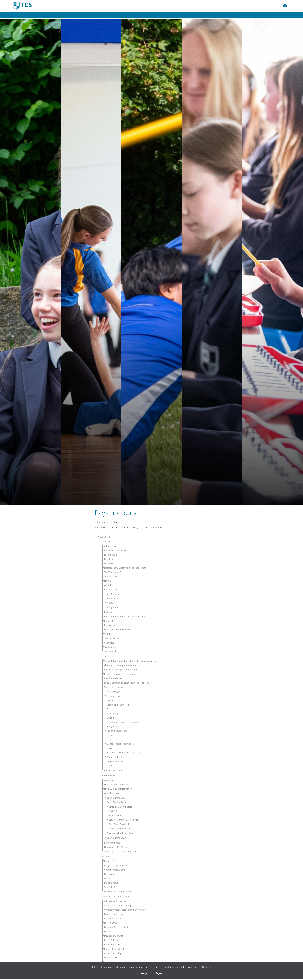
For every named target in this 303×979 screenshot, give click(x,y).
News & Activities (110, 775)
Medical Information (114, 935)
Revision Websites (113, 678)
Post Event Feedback (119, 824)
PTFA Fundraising (112, 953)
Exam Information (113, 918)
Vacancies (109, 642)
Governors (109, 563)
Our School (105, 536)
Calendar (108, 780)
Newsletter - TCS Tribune (116, 847)
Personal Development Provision (120, 669)
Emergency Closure (113, 914)
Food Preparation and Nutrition (122, 722)
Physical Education (116, 757)
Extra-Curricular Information (118, 788)
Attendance (112, 598)
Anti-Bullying (113, 594)
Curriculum (107, 656)
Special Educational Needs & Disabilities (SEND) (128, 682)
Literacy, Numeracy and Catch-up (120, 665)
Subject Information (114, 687)
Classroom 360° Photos (120, 806)
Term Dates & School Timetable (120, 851)
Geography (112, 726)
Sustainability (111, 651)
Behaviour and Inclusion (116, 550)
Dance (110, 700)
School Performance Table (117, 629)
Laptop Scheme (112, 922)
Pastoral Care (110, 589)
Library (107, 580)
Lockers (108, 931)
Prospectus (109, 621)
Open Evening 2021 (116, 797)
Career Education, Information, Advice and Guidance (130, 660)
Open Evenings (111, 793)
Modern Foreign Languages (120, 743)
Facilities (108, 559)
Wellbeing (111, 602)
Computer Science (116, 696)
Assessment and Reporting (117, 905)
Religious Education (116, 761)
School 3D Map (111, 576)
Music (109, 748)
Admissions (110, 546)
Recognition (110, 625)
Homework (109, 874)
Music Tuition (111, 940)
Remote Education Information (119, 674)
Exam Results (110, 554)
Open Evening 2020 (116, 802)
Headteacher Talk (117, 815)
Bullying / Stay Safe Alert (116, 865)
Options (108, 878)
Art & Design (113, 691)
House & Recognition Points (118, 891)
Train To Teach (111, 638)
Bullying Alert (110, 861)
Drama (110, 709)
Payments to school (114, 949)
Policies (108, 612)
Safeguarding (113, 607)
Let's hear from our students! (123, 819)
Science (110, 765)
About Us (106, 541)
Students (106, 856)
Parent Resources (113, 944)
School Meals (110, 957)
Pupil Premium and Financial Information (124, 616)
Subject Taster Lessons (120, 828)
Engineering (112, 713)
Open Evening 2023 (116, 837)
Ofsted (107, 585)
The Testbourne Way (114, 572)
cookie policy (204, 967)
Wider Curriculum (113, 770)
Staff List (108, 634)
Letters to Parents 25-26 (116, 927)
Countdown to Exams (114, 869)
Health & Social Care (117, 730)
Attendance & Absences (116, 901)
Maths (110, 739)
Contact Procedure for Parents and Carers (125, 909)
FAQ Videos (114, 811)
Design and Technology (118, 704)
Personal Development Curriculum (124, 752)
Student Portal (111, 882)
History (110, 735)
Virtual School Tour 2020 (121, 832)
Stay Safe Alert (111, 887)
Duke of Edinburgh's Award (117, 784)
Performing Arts (112, 842)
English (110, 717)
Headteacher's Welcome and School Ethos (125, 567)
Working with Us (112, 647)
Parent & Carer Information (115, 896)
